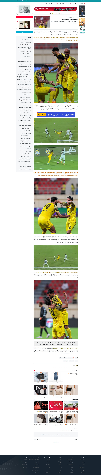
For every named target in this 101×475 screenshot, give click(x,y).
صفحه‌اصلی (77, 3)
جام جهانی (25, 459)
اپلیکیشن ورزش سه (79, 0)
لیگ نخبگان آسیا (36, 469)
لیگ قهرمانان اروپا (36, 467)
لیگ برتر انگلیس (36, 462)
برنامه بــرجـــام (67, 3)
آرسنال (49, 465)
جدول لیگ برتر (72, 3)
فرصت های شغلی (81, 467)
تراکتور (60, 462)
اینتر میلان (48, 461)
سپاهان (60, 465)
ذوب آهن (60, 464)
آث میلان (48, 459)
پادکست (69, 0)
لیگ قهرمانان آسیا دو (35, 470)
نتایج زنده (46, 3)
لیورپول (49, 470)
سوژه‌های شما (60, 0)
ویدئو (72, 465)
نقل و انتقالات (56, 3)
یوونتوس (48, 473)
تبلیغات (63, 0)
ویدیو (63, 3)
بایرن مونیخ (48, 464)
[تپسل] (37, 112)
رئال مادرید (48, 469)
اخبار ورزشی (72, 0)
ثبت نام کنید (24, 32)
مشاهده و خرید (24, 17)
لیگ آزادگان (37, 461)
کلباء (37, 31)
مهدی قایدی (63, 31)
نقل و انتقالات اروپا (24, 464)
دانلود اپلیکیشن (82, 459)
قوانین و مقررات (64, 430)
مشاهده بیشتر (55, 442)
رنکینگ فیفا (25, 462)
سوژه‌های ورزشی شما (70, 459)
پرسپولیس (59, 461)
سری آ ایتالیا (37, 465)
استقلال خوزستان (58, 473)
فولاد (60, 467)
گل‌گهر (60, 470)
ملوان (60, 469)
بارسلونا (49, 462)
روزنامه (60, 3)
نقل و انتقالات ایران (24, 465)
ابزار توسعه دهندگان (81, 465)
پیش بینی (84, 0)
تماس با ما (66, 0)
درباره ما (83, 464)
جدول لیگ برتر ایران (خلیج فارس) (33, 459)
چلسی (49, 467)
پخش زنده (75, 0)
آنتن (72, 470)
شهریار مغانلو (58, 105)
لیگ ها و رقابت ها (70, 464)
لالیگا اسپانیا (37, 464)
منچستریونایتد (48, 472)
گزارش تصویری (51, 3)
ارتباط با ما (82, 461)
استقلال (60, 459)
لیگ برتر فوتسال (36, 472)
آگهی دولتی (82, 472)
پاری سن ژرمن (25, 467)
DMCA (83, 470)
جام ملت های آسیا (24, 461)
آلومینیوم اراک (59, 472)
